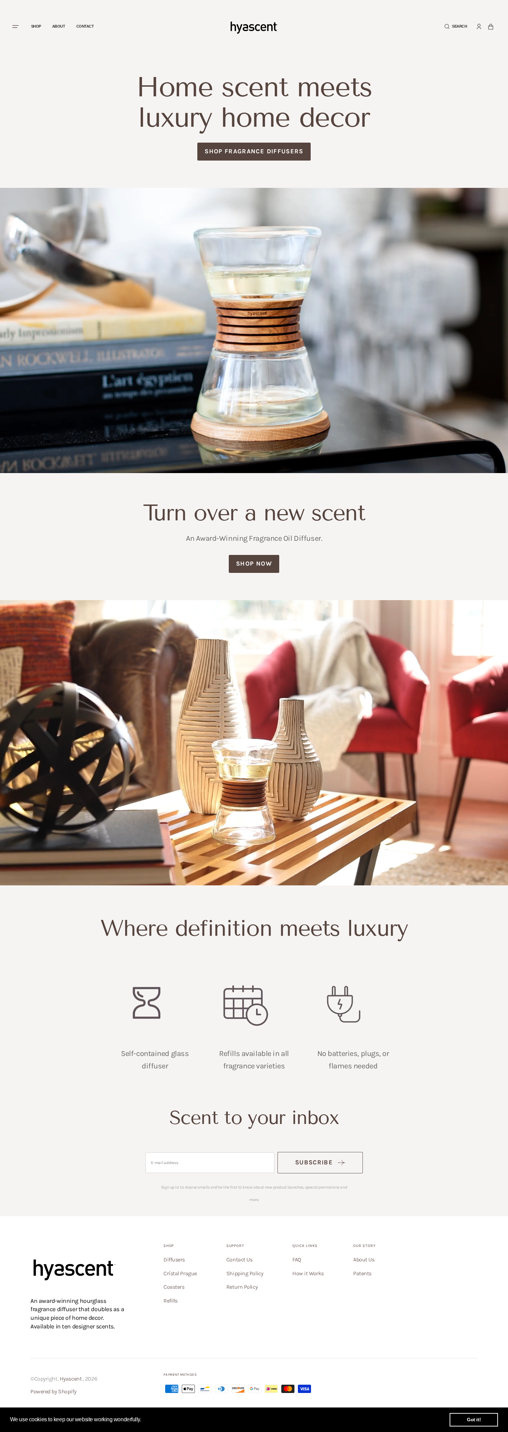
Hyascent (71, 1378)
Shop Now (254, 563)
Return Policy (241, 1287)
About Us (363, 1259)
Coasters (173, 1287)
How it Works (308, 1273)
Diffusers (174, 1259)
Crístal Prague (180, 1273)
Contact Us (239, 1259)
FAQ (296, 1259)
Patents (362, 1273)
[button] (455, 26)
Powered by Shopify (53, 1391)
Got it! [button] (474, 1419)
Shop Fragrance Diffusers (254, 151)
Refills (170, 1300)
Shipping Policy (244, 1273)
